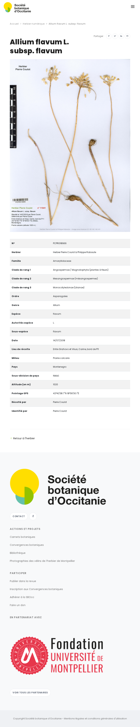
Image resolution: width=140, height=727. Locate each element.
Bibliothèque (18, 553)
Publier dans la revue (23, 581)
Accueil (14, 23)
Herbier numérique (34, 23)
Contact (19, 516)
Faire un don (18, 605)
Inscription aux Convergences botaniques (36, 589)
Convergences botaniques (27, 545)
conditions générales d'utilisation (107, 718)
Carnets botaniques (22, 537)
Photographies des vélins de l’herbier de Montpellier (42, 561)
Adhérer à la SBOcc (22, 597)
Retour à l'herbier (24, 438)
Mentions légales (74, 718)
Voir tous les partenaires (30, 692)
